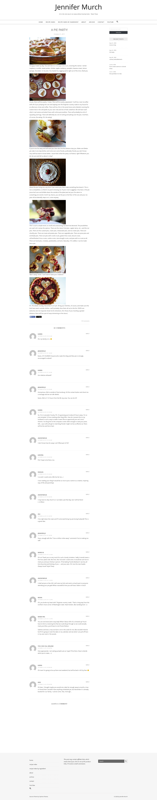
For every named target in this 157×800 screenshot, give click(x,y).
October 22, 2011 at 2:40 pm (45, 516)
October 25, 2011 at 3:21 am (45, 336)
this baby (111, 52)
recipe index (50, 22)
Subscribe (118, 32)
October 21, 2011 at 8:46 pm (45, 667)
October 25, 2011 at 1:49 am (45, 353)
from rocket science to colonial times (117, 67)
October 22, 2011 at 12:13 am (45, 554)
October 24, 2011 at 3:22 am (45, 440)
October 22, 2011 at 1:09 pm (45, 535)
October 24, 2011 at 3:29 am (45, 412)
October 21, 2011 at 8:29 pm (45, 684)
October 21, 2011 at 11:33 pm (45, 580)
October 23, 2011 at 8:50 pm (45, 457)
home (41, 22)
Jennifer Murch (78, 6)
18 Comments (85, 321)
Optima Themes (43, 796)
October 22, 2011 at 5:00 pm (45, 497)
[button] (116, 22)
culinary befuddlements (115, 59)
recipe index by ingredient (68, 22)
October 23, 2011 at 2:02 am (45, 474)
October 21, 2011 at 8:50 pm (45, 648)
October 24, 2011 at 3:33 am (45, 389)
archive (92, 22)
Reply (87, 333)
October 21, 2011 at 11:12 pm (45, 599)
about (83, 22)
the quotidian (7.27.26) (115, 74)
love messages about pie (60, 66)
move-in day (112, 45)
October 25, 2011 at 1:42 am (45, 372)
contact (101, 22)
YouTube (110, 22)
